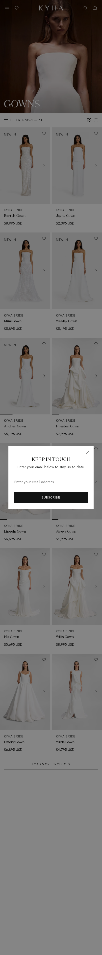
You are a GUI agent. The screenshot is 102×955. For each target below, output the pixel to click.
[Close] (87, 452)
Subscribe (51, 497)
